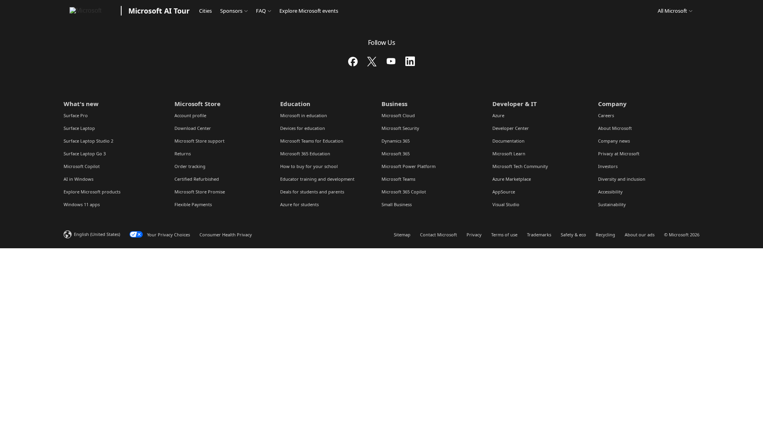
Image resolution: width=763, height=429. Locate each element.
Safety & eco (573, 235)
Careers (606, 115)
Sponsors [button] (231, 10)
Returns (182, 154)
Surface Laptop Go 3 (85, 154)
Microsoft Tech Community (520, 166)
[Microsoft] (91, 10)
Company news (614, 141)
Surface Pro (76, 115)
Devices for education (302, 128)
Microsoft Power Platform (409, 166)
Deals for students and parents (312, 192)
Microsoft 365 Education (305, 154)
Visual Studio (505, 204)
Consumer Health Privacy (225, 235)
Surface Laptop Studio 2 (88, 141)
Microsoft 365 (396, 154)
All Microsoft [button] (672, 10)
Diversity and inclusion (621, 179)
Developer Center (510, 128)
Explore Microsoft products (92, 192)
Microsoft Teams (398, 179)
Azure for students (299, 204)
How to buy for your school (309, 166)
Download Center (192, 128)
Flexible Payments (193, 204)
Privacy (474, 235)
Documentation (508, 141)
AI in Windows (78, 179)
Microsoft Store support (199, 141)
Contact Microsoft (438, 235)
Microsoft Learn (508, 154)
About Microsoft (615, 128)
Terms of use (504, 235)
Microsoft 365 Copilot (404, 192)
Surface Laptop (79, 128)
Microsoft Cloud (398, 115)
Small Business (397, 204)
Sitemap (402, 235)
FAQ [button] (261, 10)
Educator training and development (317, 179)
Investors (608, 166)
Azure (498, 115)
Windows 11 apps (82, 204)
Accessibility (610, 192)
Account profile (190, 115)
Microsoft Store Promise (199, 192)
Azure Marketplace (511, 179)
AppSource (503, 192)
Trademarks (539, 235)
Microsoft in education (303, 115)
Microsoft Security (400, 128)
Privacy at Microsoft (618, 154)
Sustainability (612, 204)
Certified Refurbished (196, 179)
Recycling (605, 235)
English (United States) (97, 234)
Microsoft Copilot (82, 166)
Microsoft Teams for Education (311, 141)
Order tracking (189, 166)
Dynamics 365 (396, 141)
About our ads (640, 235)
